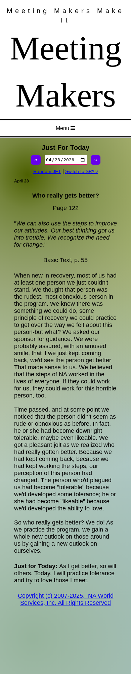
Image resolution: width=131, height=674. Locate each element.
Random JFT (47, 171)
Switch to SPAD (81, 171)
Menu (63, 128)
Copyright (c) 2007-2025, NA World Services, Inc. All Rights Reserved (66, 599)
